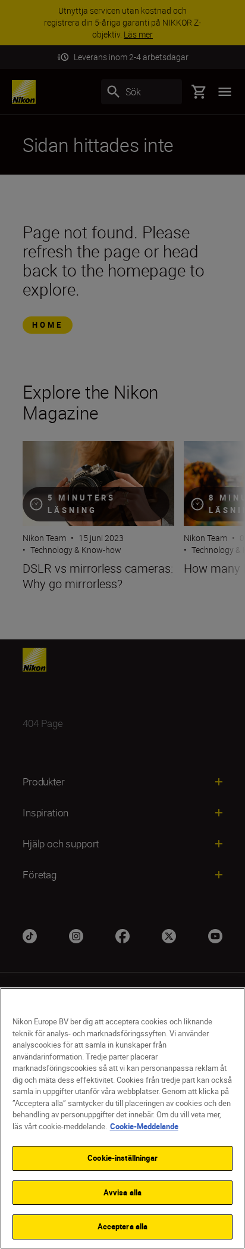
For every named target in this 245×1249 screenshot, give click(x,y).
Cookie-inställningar (122, 1157)
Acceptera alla (123, 1226)
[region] (122, 1118)
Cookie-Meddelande (144, 1126)
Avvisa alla (122, 1192)
